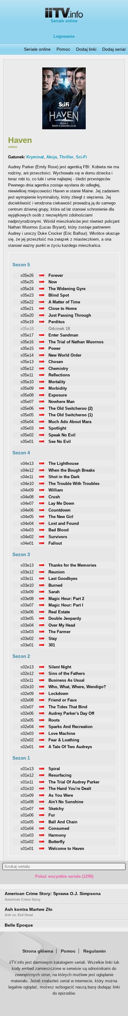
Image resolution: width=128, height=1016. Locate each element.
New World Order (64, 355)
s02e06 (27, 713)
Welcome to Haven (66, 848)
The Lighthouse (63, 463)
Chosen (55, 361)
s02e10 (27, 686)
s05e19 (27, 321)
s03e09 (27, 591)
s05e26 (27, 275)
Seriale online (64, 21)
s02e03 (27, 733)
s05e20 (27, 315)
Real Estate (59, 612)
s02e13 (27, 667)
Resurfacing (59, 775)
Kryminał (35, 157)
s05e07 (27, 401)
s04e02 (27, 536)
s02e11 (27, 680)
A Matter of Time (64, 302)
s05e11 (27, 375)
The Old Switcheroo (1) (70, 415)
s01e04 (27, 828)
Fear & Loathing (63, 740)
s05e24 (27, 288)
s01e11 (27, 782)
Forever (55, 275)
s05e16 (27, 342)
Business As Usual (66, 680)
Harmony (57, 835)
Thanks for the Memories (72, 565)
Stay (52, 638)
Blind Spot (58, 295)
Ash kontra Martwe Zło (29, 912)
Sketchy (56, 808)
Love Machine (61, 733)
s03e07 (27, 605)
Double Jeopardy (64, 618)
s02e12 (27, 673)
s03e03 (27, 631)
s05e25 (27, 282)
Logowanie (64, 36)
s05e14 (27, 355)
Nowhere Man (61, 401)
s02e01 (27, 746)
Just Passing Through (69, 315)
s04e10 (27, 483)
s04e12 (27, 470)
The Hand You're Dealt (69, 788)
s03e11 (27, 578)
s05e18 (27, 328)
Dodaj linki (86, 49)
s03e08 (27, 598)
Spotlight (57, 428)
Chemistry (58, 368)
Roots (54, 720)
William (55, 490)
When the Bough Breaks (71, 470)
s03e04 (27, 625)
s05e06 (27, 408)
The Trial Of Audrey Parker (73, 782)
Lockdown (58, 693)
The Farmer (59, 631)
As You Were (60, 795)
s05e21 (27, 308)
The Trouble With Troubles (73, 483)
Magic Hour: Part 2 (66, 598)
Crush (54, 497)
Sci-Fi (81, 157)
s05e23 (27, 295)
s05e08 (27, 395)
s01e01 (27, 848)
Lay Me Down (61, 503)
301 (51, 645)
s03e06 (27, 612)
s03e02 (27, 638)
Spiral (54, 768)
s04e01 (27, 543)
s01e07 (27, 808)
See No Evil (59, 441)
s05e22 (27, 302)
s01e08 (27, 802)
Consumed (58, 828)
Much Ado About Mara (69, 421)
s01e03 (27, 835)
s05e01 (27, 441)
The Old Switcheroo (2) (70, 408)
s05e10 (27, 381)
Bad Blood (58, 530)
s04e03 (27, 530)
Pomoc (63, 49)
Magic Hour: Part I (65, 605)
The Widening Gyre (66, 288)
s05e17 (27, 335)
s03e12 (27, 572)
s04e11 (27, 476)
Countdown (59, 510)
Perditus (56, 321)
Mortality (56, 381)
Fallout (55, 543)
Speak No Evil (61, 435)
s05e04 (27, 421)
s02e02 (27, 740)
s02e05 (27, 720)
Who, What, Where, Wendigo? (77, 686)
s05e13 (27, 361)
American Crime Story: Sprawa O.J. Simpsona (53, 896)
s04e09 (27, 490)
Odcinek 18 (59, 328)
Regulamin (94, 951)
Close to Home (62, 308)
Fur (51, 815)
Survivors (57, 536)
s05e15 (27, 348)
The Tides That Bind (67, 707)
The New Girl (60, 516)
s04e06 (27, 510)
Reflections (59, 375)
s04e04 (27, 523)
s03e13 (27, 565)
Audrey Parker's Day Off (71, 713)
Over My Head (61, 625)
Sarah (54, 591)
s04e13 (27, 463)
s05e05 (27, 415)
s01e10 (27, 788)
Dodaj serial (114, 49)
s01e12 (27, 775)
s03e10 (27, 585)
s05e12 (27, 368)
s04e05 (27, 516)
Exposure (57, 395)
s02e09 (27, 693)
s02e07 (27, 707)
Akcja (51, 157)
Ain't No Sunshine (65, 802)
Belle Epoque (19, 925)
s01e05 (27, 822)
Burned (55, 585)
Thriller (66, 157)
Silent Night (59, 667)
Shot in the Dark (64, 476)
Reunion (56, 572)
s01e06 (27, 815)
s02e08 (27, 700)
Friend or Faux (62, 700)
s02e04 (27, 726)
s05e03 (27, 428)
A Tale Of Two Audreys (70, 746)
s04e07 (27, 503)
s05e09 (27, 388)
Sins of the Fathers (66, 673)
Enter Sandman (63, 335)
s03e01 (27, 645)
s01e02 (27, 841)
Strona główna (37, 951)
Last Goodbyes (62, 578)
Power (54, 348)
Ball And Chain (62, 822)
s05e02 (27, 435)
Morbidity (57, 388)
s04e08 (27, 497)
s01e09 (27, 795)
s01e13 (27, 768)
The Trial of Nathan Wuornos (75, 342)
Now (52, 282)
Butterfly (56, 841)
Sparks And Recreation (70, 726)
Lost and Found (63, 523)
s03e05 (27, 618)
